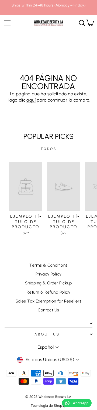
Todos (49, 149)
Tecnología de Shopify (48, 406)
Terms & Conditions (48, 265)
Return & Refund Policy (48, 292)
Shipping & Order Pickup (48, 282)
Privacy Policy (49, 274)
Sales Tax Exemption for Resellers (49, 301)
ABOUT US (47, 334)
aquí (31, 100)
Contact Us (48, 309)
